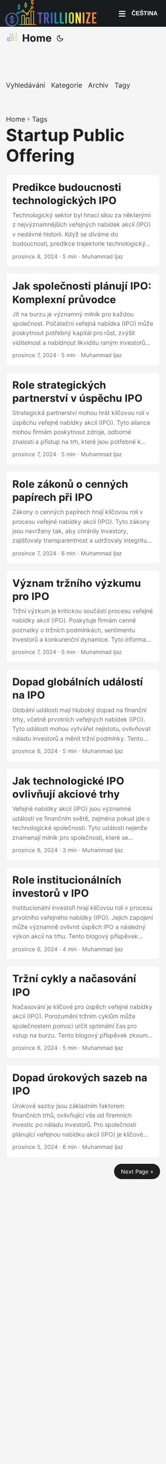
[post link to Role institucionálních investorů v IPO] (83, 913)
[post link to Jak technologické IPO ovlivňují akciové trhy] (83, 814)
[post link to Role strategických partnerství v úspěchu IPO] (83, 418)
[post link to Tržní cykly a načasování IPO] (83, 1012)
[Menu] (122, 13)
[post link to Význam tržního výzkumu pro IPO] (83, 617)
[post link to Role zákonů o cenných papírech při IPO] (83, 518)
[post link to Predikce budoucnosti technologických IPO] (83, 221)
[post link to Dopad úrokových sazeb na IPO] (83, 1111)
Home (37, 38)
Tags (39, 119)
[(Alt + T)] (60, 38)
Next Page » (137, 1171)
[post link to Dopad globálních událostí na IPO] (83, 715)
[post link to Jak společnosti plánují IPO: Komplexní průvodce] (83, 319)
